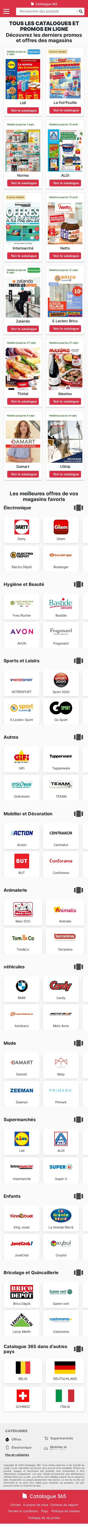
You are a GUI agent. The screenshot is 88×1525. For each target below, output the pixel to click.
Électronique (21, 1447)
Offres (16, 1439)
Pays (44, 1511)
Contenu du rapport (64, 1505)
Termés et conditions (23, 1511)
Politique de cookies (65, 1511)
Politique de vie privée (44, 1518)
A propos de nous (35, 1505)
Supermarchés (61, 1438)
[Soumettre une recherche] (80, 11)
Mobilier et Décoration (58, 1448)
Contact (15, 1505)
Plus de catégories (17, 1454)
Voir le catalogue (24, 110)
